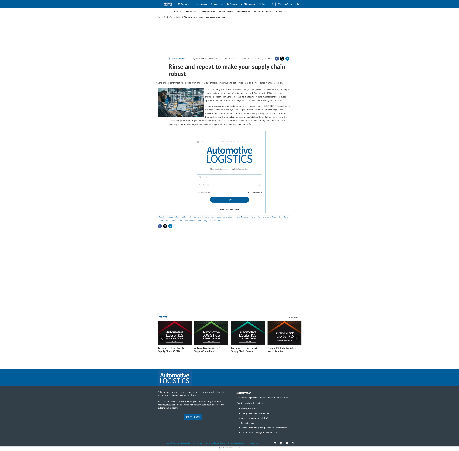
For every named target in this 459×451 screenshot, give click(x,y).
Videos (265, 4)
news (253, 217)
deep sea (162, 217)
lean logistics (209, 217)
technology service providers (209, 221)
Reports (233, 4)
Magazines (218, 4)
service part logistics (167, 221)
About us (195, 443)
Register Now (193, 417)
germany (197, 217)
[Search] (271, 4)
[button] (162, 338)
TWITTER (294, 443)
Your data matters (173, 443)
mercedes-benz (242, 217)
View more (293, 317)
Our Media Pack (252, 443)
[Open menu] (160, 4)
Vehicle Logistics (226, 11)
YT (288, 443)
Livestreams (201, 4)
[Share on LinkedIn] (287, 58)
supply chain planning (186, 221)
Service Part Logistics (263, 11)
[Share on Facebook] (277, 58)
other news (283, 217)
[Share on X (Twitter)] (282, 58)
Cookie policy (186, 443)
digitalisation (174, 217)
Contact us (209, 443)
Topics (176, 11)
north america (263, 217)
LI (276, 443)
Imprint (201, 443)
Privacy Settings (220, 443)
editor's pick (186, 217)
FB (282, 443)
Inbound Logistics (207, 11)
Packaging (280, 11)
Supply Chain (190, 11)
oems (274, 217)
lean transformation (225, 217)
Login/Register (288, 4)
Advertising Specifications (236, 443)
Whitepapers (249, 4)
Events (184, 4)
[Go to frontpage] (168, 4)
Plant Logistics (243, 11)
